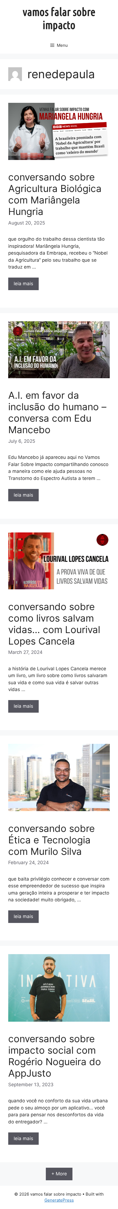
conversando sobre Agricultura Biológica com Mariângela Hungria (55, 194)
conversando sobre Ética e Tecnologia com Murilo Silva (51, 840)
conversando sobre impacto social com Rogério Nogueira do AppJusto (54, 1056)
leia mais (23, 283)
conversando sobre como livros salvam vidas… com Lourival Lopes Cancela (54, 624)
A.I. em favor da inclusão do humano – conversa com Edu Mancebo (57, 412)
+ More (59, 1173)
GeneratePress (59, 1200)
